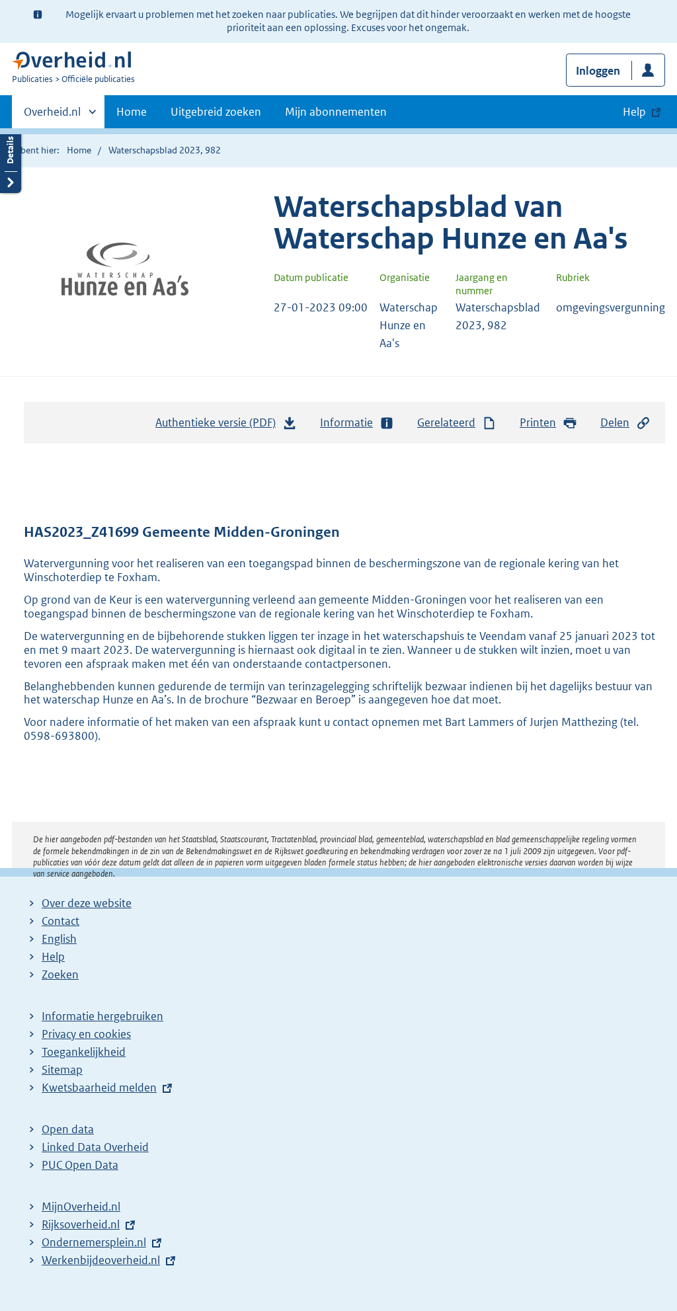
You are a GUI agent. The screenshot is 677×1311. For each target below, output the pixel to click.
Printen (538, 422)
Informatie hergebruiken (102, 1016)
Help (53, 956)
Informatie (346, 422)
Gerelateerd (446, 422)
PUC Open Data (80, 1165)
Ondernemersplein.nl (94, 1242)
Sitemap (62, 1069)
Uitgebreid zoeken (216, 111)
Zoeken (60, 974)
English (59, 939)
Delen (614, 422)
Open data (68, 1129)
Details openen (10, 160)
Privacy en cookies (86, 1034)
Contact (60, 921)
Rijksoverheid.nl (81, 1224)
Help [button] (634, 111)
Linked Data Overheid (95, 1147)
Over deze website (87, 903)
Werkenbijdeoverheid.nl (101, 1260)
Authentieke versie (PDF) (219, 426)
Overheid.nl (52, 116)
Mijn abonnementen (336, 111)
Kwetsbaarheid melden (99, 1087)
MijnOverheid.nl (81, 1206)
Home (131, 111)
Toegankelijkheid (84, 1052)
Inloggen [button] (598, 70)
